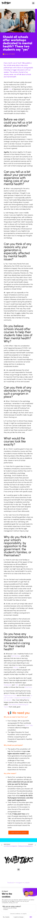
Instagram (19, 883)
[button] (33, 3)
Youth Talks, (29, 725)
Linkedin (27, 883)
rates (10, 89)
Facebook (10, 883)
